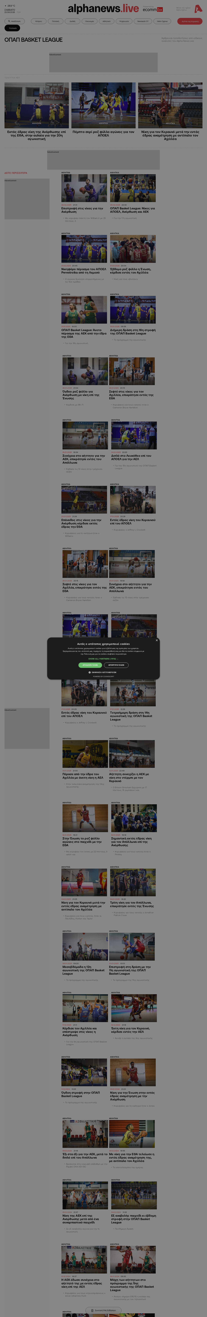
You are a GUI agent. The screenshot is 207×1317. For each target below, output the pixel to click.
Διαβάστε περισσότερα (117, 654)
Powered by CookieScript (103, 677)
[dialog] (103, 658)
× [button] (157, 640)
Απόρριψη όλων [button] (116, 665)
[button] (103, 659)
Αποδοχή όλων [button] (90, 665)
